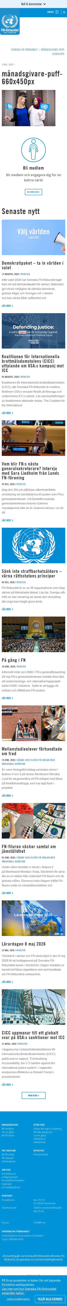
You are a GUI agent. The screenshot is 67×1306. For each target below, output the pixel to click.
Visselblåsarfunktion (13, 1180)
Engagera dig (10, 1125)
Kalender (7, 1184)
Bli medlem (8, 1128)
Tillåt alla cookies (50, 1299)
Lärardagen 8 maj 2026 (24, 944)
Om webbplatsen (11, 1187)
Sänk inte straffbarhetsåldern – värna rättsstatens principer (32, 573)
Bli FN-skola (8, 1135)
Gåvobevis (39, 1139)
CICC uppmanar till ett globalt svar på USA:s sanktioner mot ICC (33, 1035)
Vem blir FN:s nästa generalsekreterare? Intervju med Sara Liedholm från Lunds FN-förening (30, 470)
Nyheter (39, 1151)
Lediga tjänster (10, 1177)
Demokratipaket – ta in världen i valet (33, 265)
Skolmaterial (8, 1161)
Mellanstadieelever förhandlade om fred (32, 751)
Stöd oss (39, 1125)
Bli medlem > (33, 192)
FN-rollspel (7, 1158)
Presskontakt (41, 1154)
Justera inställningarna (18, 1298)
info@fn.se (40, 1222)
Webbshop (40, 1142)
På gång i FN (14, 660)
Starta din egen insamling (47, 1128)
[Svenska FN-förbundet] (10, 21)
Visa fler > (33, 1095)
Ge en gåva (8, 1132)
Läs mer (6, 305)
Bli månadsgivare (43, 1132)
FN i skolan (9, 1151)
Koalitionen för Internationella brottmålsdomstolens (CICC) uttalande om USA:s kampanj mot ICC (33, 363)
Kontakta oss (9, 1173)
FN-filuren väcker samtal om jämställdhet (29, 849)
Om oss (6, 1170)
